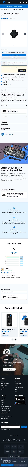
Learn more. (10, 64)
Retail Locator (17, 385)
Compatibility (4, 105)
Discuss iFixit (4, 385)
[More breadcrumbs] (2, 9)
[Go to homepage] (7, 2)
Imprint (2, 400)
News (16, 391)
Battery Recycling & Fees (6, 416)
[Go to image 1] (13, 45)
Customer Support (5, 383)
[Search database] (20, 2)
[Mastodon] (17, 440)
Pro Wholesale (18, 383)
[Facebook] (6, 440)
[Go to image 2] (15, 45)
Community (17, 381)
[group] (3, 33)
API (1, 389)
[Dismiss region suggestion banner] (26, 458)
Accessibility (3, 398)
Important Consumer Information (5, 413)
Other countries (20, 465)
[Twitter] (9, 440)
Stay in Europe (14, 58)
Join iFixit (22, 70)
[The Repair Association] (24, 440)
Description (4, 90)
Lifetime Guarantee (5, 408)
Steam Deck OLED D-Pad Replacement (15, 193)
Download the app (19, 395)
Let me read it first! (6, 429)
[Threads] (22, 440)
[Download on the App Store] (20, 398)
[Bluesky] (19, 440)
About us (3, 381)
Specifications (4, 117)
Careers (2, 387)
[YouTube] (14, 440)
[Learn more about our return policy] (10, 84)
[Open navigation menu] (1, 2)
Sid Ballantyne (8, 268)
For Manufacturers (19, 387)
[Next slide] (15, 339)
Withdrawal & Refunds (6, 406)
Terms (2, 404)
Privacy (2, 402)
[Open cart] (23, 2)
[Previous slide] (12, 339)
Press (16, 389)
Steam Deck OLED (8, 9)
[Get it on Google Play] (20, 402)
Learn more (9, 369)
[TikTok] (3, 440)
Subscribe (24, 426)
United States (7, 465)
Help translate (13, 435)
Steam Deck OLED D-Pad (18, 9)
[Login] (26, 2)
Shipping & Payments (5, 410)
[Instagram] (11, 440)
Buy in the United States (14, 55)
